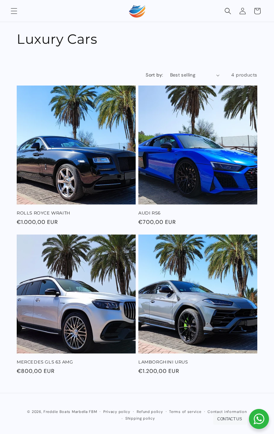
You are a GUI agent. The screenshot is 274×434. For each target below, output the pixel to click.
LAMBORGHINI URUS (163, 362)
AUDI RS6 (149, 212)
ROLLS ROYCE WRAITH (44, 212)
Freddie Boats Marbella (65, 411)
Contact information (227, 411)
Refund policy (150, 411)
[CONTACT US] (259, 419)
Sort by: (154, 75)
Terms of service (185, 411)
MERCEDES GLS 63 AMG (45, 362)
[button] (14, 11)
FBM (93, 411)
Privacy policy (116, 411)
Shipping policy (140, 418)
